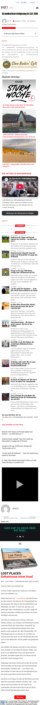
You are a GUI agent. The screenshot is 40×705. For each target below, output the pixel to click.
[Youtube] (20, 536)
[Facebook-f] (17, 536)
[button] (37, 8)
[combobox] (21, 8)
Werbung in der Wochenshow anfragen (20, 213)
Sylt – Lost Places (19, 598)
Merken (4, 41)
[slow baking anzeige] (20, 68)
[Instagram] (23, 536)
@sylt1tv (5, 221)
